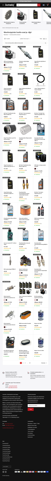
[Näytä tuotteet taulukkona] (44, 38)
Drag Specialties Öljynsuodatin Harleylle (25, 138)
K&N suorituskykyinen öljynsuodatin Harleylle (8, 62)
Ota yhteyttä (30, 433)
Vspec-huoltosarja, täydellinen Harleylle (25, 297)
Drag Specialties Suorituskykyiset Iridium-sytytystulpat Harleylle (24, 193)
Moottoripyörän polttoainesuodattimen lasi (9, 297)
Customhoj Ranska (6, 453)
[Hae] (38, 5)
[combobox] (26, 5)
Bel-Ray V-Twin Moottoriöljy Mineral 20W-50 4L (9, 114)
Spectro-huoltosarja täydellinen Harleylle (23, 270)
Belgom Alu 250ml (38, 323)
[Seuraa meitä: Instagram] (6, 472)
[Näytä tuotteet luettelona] (46, 38)
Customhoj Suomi (6, 458)
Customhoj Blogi (31, 435)
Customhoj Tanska (6, 447)
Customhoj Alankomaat (7, 457)
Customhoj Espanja (6, 451)
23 (29, 362)
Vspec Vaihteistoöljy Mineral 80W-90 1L (25, 89)
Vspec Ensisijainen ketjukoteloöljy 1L (8, 89)
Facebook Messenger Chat (7, 427)
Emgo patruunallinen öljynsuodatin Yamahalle (24, 219)
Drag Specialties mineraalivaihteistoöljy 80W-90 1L (40, 244)
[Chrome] (21, 141)
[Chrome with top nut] (6, 65)
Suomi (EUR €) (5, 466)
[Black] (19, 141)
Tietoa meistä (30, 431)
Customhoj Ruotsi (6, 445)
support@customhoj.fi (12, 387)
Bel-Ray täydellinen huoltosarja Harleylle (38, 297)
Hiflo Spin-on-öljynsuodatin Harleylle (40, 166)
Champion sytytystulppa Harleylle (24, 62)
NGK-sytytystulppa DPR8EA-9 (10, 269)
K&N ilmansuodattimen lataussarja (39, 219)
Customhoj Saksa (6, 449)
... (27, 362)
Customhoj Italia (5, 455)
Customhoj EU (5, 443)
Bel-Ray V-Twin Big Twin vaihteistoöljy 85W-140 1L (39, 114)
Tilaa (31, 409)
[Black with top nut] (4, 65)
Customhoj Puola (6, 460)
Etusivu (3, 27)
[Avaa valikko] (3, 4)
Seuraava (43, 362)
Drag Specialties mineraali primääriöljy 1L (24, 244)
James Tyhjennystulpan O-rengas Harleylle (39, 89)
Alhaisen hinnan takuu (32, 425)
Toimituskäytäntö (31, 429)
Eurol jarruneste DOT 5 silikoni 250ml (10, 244)
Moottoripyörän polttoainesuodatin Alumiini (9, 324)
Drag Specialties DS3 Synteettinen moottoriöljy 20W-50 (39, 139)
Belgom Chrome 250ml (39, 350)
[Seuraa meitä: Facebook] (3, 472)
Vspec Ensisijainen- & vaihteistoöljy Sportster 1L (9, 166)
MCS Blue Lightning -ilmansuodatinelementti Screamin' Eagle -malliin (24, 352)
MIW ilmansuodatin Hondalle (25, 323)
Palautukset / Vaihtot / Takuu (34, 423)
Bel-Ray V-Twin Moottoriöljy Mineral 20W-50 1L (25, 166)
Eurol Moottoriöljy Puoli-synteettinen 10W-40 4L (9, 351)
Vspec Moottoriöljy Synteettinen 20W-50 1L (8, 193)
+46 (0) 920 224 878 (13, 386)
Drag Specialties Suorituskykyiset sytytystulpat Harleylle (40, 270)
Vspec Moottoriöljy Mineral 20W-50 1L (40, 62)
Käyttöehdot (30, 437)
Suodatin (8, 38)
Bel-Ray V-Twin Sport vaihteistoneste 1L (38, 193)
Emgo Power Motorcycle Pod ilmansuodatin (10, 138)
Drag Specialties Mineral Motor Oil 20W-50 (10, 219)
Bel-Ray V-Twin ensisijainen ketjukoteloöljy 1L (24, 114)
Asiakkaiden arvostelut (32, 427)
